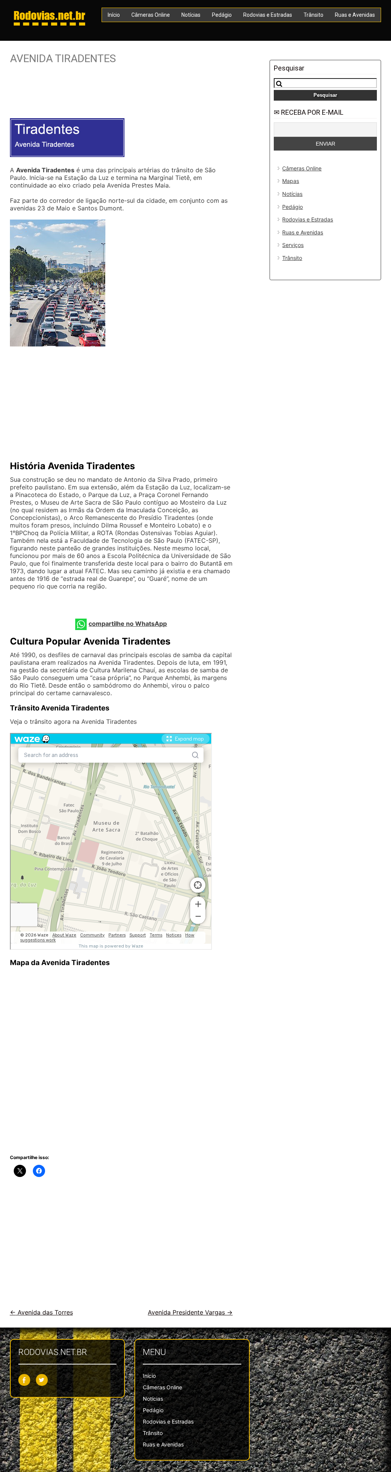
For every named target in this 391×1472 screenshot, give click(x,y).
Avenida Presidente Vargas (190, 1312)
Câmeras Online (150, 15)
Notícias (190, 15)
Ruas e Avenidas (355, 15)
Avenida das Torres (41, 1312)
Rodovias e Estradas (267, 15)
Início (114, 15)
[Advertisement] (121, 94)
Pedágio (222, 15)
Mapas (290, 181)
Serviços (293, 245)
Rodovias (49, 15)
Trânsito (313, 15)
